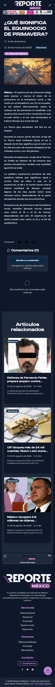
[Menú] (5, 5)
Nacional (27, 617)
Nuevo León (27, 625)
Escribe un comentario (27, 260)
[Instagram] (33, 669)
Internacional (27, 613)
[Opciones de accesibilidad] (50, 5)
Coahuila (27, 621)
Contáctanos (29, 663)
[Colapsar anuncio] (5, 12)
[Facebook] (22, 669)
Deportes (27, 629)
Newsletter (27, 650)
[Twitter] (27, 669)
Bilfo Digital (45, 684)
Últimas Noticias (27, 642)
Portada (27, 646)
